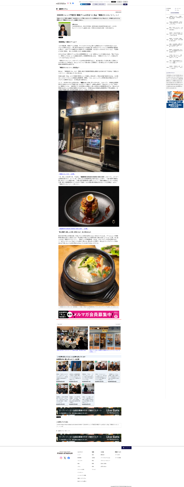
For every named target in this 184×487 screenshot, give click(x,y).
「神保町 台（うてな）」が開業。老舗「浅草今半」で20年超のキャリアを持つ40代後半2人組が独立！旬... (114, 376)
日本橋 (177, 80)
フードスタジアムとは (105, 457)
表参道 (168, 86)
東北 (93, 460)
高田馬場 (171, 88)
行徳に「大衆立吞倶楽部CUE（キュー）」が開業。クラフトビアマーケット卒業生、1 (175, 62)
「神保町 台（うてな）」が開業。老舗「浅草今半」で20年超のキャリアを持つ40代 (176, 17)
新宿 (167, 81)
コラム (79, 466)
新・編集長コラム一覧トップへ (63, 430)
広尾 (178, 79)
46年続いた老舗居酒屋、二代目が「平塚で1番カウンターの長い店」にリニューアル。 (176, 23)
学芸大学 (175, 79)
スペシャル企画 (81, 469)
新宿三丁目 (171, 80)
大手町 (171, 79)
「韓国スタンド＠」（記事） (66, 174)
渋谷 (178, 82)
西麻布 (174, 86)
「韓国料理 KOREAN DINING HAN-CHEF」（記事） (73, 229)
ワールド (94, 469)
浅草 (173, 82)
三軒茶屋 (168, 75)
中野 (180, 75)
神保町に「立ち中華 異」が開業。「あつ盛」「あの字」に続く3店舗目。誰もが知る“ (176, 39)
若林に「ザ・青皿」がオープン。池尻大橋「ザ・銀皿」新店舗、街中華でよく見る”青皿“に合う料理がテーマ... (88, 399)
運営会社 (102, 454)
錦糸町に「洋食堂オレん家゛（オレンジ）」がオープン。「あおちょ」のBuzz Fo (176, 67)
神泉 (175, 84)
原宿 (180, 77)
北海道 (93, 457)
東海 (125, 1)
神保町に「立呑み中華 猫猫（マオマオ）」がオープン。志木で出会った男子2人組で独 (176, 34)
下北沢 (174, 75)
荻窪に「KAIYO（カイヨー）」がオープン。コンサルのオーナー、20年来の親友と (176, 28)
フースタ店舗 (118, 457)
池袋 (171, 82)
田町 (180, 82)
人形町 (172, 77)
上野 (171, 75)
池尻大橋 (168, 82)
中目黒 (177, 75)
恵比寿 (181, 79)
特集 (168, 10)
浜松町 (175, 82)
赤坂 (177, 86)
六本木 (178, 77)
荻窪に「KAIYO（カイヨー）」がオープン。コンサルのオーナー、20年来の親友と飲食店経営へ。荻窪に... (62, 376)
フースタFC (117, 454)
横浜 (181, 80)
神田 (177, 84)
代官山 (174, 77)
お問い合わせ (103, 466)
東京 (113, 1)
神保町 (168, 84)
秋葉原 (179, 84)
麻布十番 (174, 88)
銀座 (179, 86)
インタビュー (80, 472)
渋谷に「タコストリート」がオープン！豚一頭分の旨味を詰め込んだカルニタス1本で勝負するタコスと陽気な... (100, 376)
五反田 (168, 77)
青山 (181, 86)
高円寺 (167, 88)
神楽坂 (172, 84)
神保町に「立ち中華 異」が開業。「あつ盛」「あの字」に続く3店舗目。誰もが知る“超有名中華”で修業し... (75, 399)
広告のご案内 (103, 463)
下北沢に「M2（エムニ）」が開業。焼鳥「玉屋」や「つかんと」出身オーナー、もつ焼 (175, 56)
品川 (169, 79)
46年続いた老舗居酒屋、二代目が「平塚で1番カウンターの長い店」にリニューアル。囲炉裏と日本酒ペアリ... (75, 376)
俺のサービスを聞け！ (82, 481)
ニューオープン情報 (82, 475)
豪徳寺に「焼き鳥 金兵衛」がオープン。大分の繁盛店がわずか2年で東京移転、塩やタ (176, 50)
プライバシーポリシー (105, 460)
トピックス (80, 460)
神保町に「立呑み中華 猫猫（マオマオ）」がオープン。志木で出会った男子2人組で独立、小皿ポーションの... (62, 399)
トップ (79, 454)
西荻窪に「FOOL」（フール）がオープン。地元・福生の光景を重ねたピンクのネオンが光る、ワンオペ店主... (88, 376)
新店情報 (169, 8)
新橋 (174, 81)
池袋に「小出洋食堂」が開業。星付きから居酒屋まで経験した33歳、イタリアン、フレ (175, 45)
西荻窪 (172, 86)
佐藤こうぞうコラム (82, 478)
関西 (119, 1)
